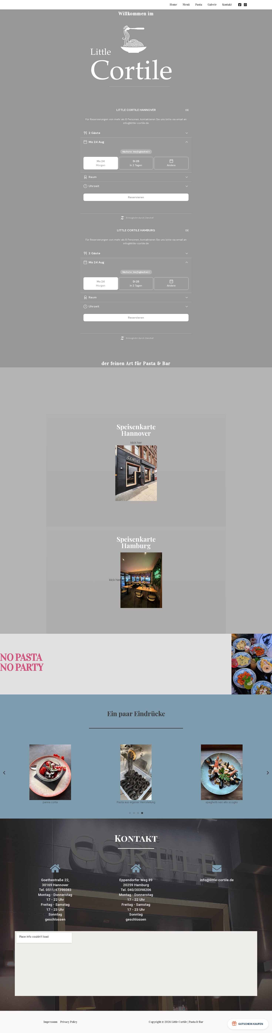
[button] (130, 813)
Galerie (212, 4)
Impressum (50, 1022)
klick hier (136, 442)
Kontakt (227, 4)
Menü (186, 4)
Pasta (198, 4)
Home (173, 4)
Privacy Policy (68, 1022)
